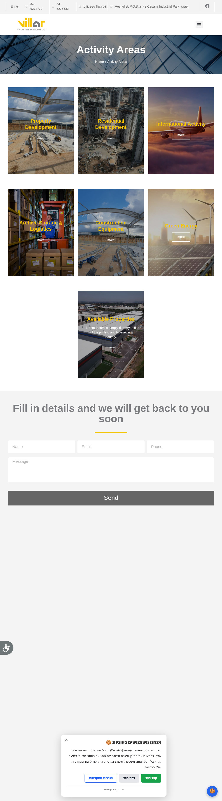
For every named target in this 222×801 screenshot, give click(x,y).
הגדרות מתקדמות (101, 778)
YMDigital (109, 789)
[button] (199, 24)
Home (99, 62)
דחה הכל (129, 778)
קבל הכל (151, 778)
